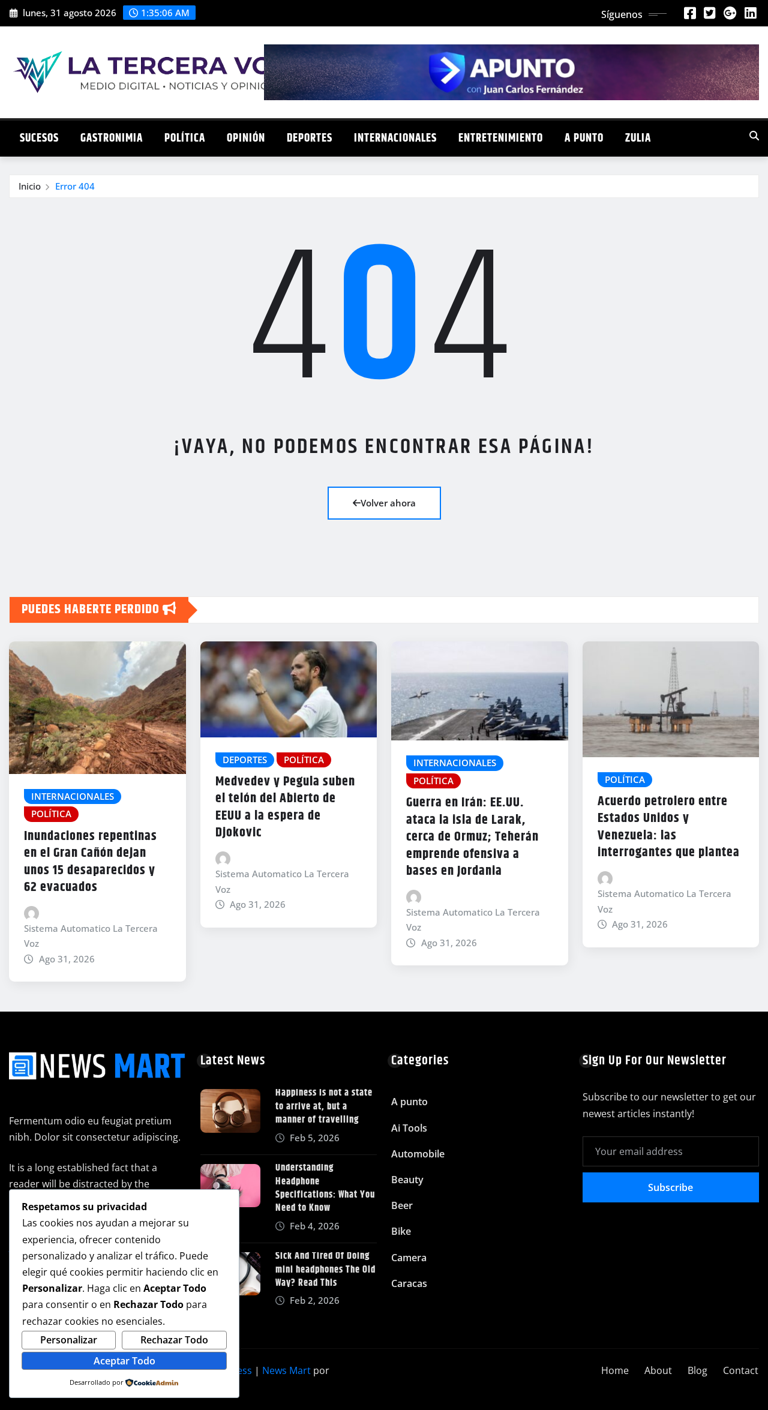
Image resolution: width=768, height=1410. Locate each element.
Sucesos (39, 138)
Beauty (407, 1179)
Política (184, 138)
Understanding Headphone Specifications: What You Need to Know (325, 1188)
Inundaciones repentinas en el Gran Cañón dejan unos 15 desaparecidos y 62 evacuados (90, 862)
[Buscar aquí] (754, 135)
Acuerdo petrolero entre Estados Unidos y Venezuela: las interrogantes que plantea (669, 827)
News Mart (286, 1370)
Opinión (246, 138)
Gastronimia (111, 138)
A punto (584, 138)
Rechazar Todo (174, 1339)
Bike (401, 1231)
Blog (697, 1370)
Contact (740, 1370)
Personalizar (68, 1339)
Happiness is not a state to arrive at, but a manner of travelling (324, 1106)
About (658, 1370)
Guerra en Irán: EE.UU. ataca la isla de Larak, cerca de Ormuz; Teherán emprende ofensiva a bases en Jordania (472, 837)
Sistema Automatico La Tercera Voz (91, 936)
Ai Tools (409, 1128)
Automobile (418, 1153)
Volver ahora (388, 503)
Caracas (409, 1283)
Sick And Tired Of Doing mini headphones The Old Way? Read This (325, 1270)
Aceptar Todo (124, 1360)
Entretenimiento (500, 138)
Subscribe (670, 1187)
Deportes (309, 138)
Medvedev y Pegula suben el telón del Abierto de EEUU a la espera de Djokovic (285, 808)
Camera (409, 1257)
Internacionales (395, 138)
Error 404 (75, 186)
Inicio (30, 186)
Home (615, 1370)
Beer (402, 1205)
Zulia (638, 138)
